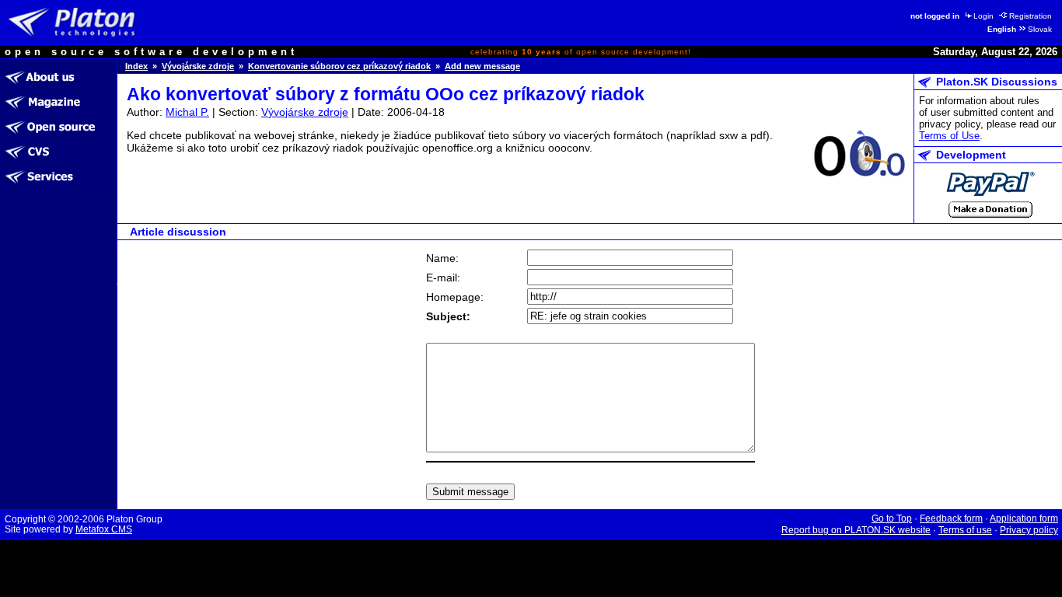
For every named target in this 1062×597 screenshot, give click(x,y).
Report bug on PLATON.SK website (856, 530)
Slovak (1040, 29)
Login (983, 16)
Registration (1030, 16)
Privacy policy (1029, 530)
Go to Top (892, 518)
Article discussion (178, 231)
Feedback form (951, 518)
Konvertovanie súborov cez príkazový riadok (339, 66)
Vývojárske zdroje (198, 66)
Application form (1024, 518)
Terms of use (965, 530)
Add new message (482, 66)
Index (136, 66)
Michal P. (187, 112)
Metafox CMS (103, 529)
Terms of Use (949, 135)
